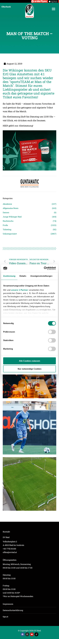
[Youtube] (32, 634)
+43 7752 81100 (9, 548)
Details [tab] (22, 276)
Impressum (8, 604)
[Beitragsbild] (29, 427)
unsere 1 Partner (19, 290)
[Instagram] (27, 634)
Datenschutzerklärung (13, 610)
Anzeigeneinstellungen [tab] (41, 276)
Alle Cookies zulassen (29, 361)
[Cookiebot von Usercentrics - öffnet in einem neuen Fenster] (44, 268)
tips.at (5, 616)
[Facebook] (23, 634)
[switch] (52, 332)
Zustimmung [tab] (9, 276)
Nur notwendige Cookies (29, 369)
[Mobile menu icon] (53, 9)
